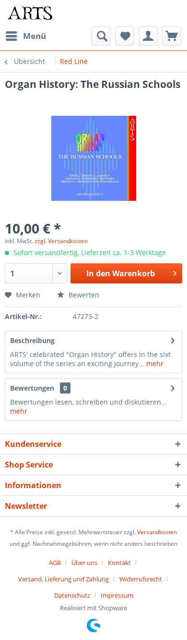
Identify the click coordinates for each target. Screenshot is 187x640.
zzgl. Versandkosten (61, 241)
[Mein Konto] (148, 36)
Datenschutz (72, 595)
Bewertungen (32, 388)
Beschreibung (32, 340)
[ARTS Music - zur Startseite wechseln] (30, 13)
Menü (34, 35)
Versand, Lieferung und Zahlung (63, 579)
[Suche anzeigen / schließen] (101, 36)
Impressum (117, 595)
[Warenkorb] (171, 36)
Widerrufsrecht (140, 579)
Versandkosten (157, 532)
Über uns (84, 562)
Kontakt (119, 562)
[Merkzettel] (124, 36)
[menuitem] (25, 36)
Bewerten (83, 294)
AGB (55, 562)
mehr (154, 363)
